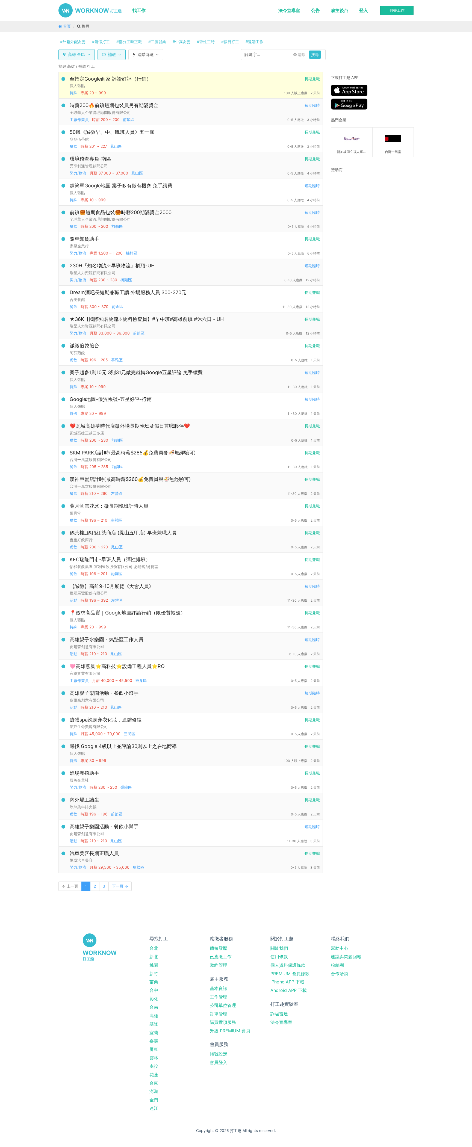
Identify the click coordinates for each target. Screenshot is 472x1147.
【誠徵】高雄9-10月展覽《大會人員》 (112, 586)
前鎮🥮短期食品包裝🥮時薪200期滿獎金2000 (121, 212)
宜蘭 (153, 1032)
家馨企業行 (79, 246)
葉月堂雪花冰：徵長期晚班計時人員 (109, 506)
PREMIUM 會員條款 (289, 973)
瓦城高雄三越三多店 (87, 433)
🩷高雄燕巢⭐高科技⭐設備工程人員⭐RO (117, 666)
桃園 (153, 965)
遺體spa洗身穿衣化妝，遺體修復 (106, 720)
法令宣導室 (289, 10)
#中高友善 (181, 41)
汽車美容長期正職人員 (94, 853)
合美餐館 (77, 299)
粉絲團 (337, 965)
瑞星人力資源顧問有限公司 (93, 272)
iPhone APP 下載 (287, 982)
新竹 (153, 973)
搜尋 (315, 54)
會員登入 (218, 1062)
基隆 (153, 1024)
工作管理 (218, 997)
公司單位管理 (223, 1005)
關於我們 (279, 948)
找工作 (139, 10)
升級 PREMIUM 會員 (230, 1030)
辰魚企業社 (79, 780)
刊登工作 (397, 10)
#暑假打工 (101, 41)
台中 (153, 990)
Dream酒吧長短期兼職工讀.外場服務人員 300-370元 (128, 292)
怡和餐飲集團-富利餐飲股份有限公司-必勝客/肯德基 (114, 566)
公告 (315, 10)
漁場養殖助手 (84, 773)
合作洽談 (339, 973)
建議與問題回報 (346, 956)
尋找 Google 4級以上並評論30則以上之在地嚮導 (123, 746)
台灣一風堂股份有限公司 (91, 459)
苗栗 (153, 982)
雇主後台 (339, 10)
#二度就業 (157, 41)
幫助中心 (339, 948)
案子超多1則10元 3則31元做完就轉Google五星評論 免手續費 (136, 372)
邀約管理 (218, 965)
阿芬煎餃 (77, 352)
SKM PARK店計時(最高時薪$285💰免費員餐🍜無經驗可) (133, 453)
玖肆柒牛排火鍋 (83, 807)
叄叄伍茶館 (79, 139)
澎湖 (153, 1091)
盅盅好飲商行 (81, 539)
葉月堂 (75, 513)
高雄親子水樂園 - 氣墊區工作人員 (106, 639)
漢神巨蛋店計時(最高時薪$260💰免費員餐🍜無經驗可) (130, 479)
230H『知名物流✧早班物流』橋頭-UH (112, 265)
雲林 (153, 1057)
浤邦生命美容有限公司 (89, 726)
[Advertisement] (365, 212)
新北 (153, 956)
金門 (153, 1099)
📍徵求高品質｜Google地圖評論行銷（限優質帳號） (127, 613)
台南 (153, 1007)
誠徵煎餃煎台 (84, 345)
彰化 (153, 998)
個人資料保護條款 (287, 965)
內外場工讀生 (84, 800)
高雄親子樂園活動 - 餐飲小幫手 (104, 693)
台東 (153, 1083)
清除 (301, 54)
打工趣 (90, 10)
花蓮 (153, 1074)
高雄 (153, 1015)
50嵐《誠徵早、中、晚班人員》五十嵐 (112, 132)
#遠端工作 (254, 41)
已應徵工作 (221, 956)
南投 (153, 1066)
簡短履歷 (218, 948)
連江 (153, 1108)
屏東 (153, 1049)
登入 (363, 10)
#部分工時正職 (129, 41)
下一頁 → (120, 886)
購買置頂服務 (223, 1022)
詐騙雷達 (279, 1013)
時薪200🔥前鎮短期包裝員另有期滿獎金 (114, 105)
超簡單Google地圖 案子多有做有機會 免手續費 (121, 185)
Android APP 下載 (288, 990)
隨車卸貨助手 (84, 239)
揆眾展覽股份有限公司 (89, 593)
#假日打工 (230, 41)
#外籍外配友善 (72, 41)
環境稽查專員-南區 (90, 159)
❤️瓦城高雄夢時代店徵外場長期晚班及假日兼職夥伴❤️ (130, 426)
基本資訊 (218, 988)
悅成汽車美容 (81, 860)
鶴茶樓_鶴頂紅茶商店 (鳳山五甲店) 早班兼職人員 (123, 533)
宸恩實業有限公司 (85, 673)
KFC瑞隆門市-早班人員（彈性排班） (110, 559)
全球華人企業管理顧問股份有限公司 (100, 112)
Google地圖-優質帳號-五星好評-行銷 (111, 399)
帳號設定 (218, 1054)
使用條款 (279, 956)
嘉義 (153, 1040)
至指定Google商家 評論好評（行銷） (110, 79)
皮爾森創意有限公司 (87, 646)
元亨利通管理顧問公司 (89, 166)
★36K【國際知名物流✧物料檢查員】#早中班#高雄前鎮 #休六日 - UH (147, 319)
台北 (153, 948)
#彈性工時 (206, 41)
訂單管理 (218, 1013)
